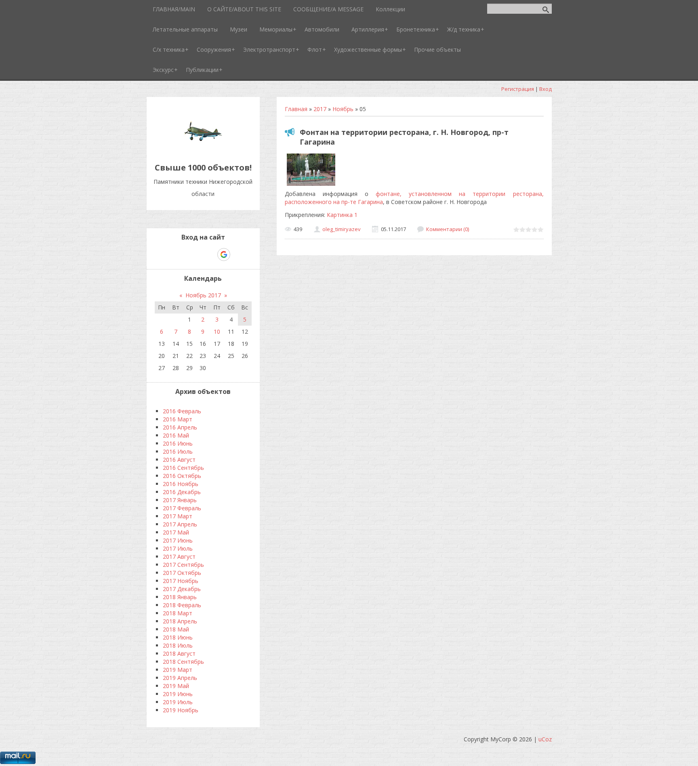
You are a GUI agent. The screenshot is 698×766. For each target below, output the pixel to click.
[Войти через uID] (168, 254)
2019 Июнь (178, 694)
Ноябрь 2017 (203, 295)
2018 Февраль (182, 605)
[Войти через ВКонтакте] (182, 254)
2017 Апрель (180, 524)
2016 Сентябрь (183, 467)
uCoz (545, 739)
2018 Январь (180, 597)
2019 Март (177, 669)
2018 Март (177, 613)
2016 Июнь (178, 443)
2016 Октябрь (182, 476)
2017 (319, 109)
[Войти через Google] (223, 254)
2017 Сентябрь (183, 564)
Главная (296, 109)
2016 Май (176, 435)
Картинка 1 (342, 215)
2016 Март (177, 419)
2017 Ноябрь (180, 581)
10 (217, 331)
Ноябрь (342, 109)
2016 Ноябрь (180, 484)
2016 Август (179, 459)
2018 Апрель (180, 621)
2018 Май (176, 629)
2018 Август (179, 653)
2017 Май (176, 532)
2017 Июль (178, 548)
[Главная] (203, 149)
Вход (545, 89)
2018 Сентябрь (183, 661)
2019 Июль (178, 702)
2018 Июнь (178, 637)
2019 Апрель (180, 678)
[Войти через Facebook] (196, 254)
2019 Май (176, 686)
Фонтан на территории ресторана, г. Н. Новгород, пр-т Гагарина (404, 137)
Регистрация (517, 89)
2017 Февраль (182, 508)
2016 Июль (178, 451)
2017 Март (177, 516)
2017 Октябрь (182, 573)
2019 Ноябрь (180, 710)
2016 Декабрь (182, 492)
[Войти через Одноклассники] (238, 254)
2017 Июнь (178, 540)
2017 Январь (180, 500)
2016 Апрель (180, 427)
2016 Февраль (182, 411)
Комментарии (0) (447, 229)
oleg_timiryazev (341, 229)
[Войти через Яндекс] (210, 254)
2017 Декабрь (182, 589)
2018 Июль (178, 645)
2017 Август (179, 556)
